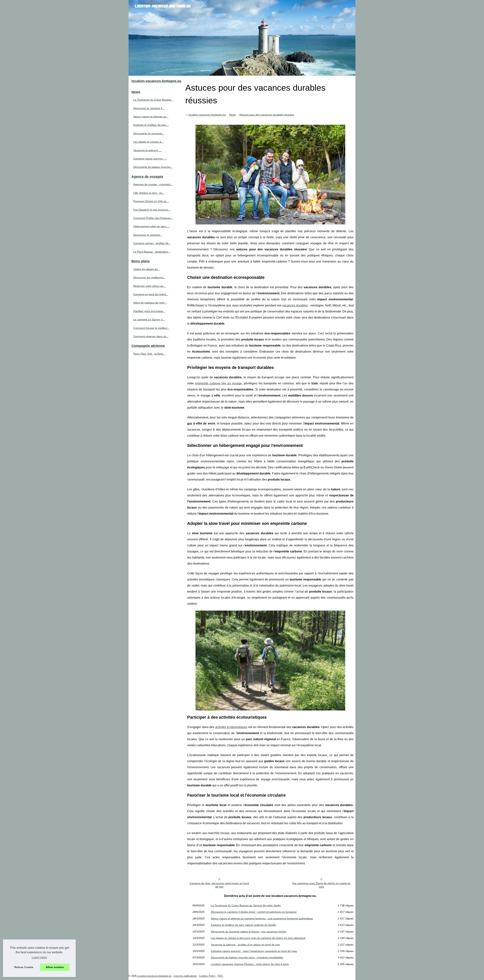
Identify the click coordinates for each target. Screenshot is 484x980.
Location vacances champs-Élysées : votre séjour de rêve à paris (250, 964)
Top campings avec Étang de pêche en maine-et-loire (321, 885)
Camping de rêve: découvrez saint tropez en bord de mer (219, 885)
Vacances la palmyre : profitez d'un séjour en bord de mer (245, 944)
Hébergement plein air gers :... (151, 226)
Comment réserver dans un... (150, 336)
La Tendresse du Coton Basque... (153, 99)
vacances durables (295, 305)
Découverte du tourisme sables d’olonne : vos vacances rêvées (248, 931)
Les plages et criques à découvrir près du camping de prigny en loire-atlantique (258, 938)
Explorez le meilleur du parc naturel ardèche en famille (243, 925)
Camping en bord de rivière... (150, 294)
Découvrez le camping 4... (148, 108)
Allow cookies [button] (55, 967)
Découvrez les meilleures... (149, 277)
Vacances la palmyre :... (147, 150)
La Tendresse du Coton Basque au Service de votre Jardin (246, 905)
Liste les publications (185, 976)
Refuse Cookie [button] (23, 967)
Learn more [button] (39, 957)
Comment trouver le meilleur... (151, 328)
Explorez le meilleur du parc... (151, 124)
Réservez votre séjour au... (149, 285)
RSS (220, 976)
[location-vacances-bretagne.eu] (242, 38)
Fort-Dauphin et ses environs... (151, 209)
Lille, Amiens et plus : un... (148, 192)
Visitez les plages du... (146, 269)
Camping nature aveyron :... (150, 158)
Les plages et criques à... (148, 141)
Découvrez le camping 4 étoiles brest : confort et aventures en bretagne (254, 912)
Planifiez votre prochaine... (149, 311)
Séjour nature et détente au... (150, 116)
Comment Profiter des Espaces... (153, 218)
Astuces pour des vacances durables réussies (266, 114)
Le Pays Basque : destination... (151, 251)
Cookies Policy (207, 976)
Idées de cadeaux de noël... (150, 302)
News (232, 114)
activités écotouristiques (231, 727)
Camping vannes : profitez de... (152, 243)
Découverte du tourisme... (148, 133)
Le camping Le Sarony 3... (149, 319)
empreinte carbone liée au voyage (218, 383)
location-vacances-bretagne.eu (207, 114)
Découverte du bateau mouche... (153, 166)
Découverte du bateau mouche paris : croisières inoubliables (247, 957)
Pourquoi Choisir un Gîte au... (151, 201)
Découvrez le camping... (147, 234)
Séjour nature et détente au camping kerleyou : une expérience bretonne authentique (262, 918)
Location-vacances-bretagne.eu (154, 976)
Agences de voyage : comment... (153, 184)
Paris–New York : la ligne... (149, 353)
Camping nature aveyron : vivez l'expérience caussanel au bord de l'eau (254, 951)
